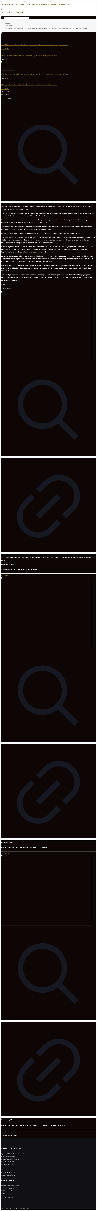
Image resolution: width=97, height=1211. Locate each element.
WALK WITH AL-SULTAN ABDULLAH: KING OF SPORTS (24, 847)
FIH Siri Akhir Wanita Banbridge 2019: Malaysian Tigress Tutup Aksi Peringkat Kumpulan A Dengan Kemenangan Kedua (46, 28)
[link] (29, 18)
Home (7, 23)
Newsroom (9, 25)
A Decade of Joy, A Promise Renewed (19, 569)
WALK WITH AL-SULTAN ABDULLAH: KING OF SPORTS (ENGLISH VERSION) (33, 1125)
